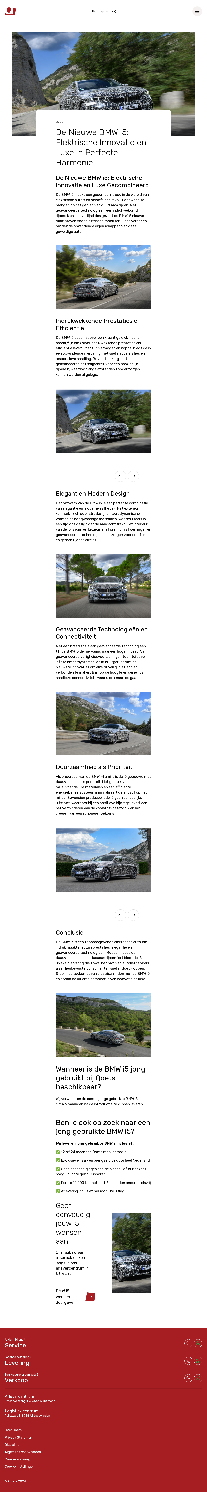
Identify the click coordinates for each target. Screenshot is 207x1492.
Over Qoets (13, 1430)
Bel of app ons (101, 11)
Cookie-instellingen (20, 1467)
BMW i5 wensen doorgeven (66, 1297)
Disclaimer (13, 1445)
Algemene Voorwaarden (23, 1452)
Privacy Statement (19, 1437)
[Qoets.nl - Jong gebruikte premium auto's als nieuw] (10, 11)
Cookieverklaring (17, 1459)
